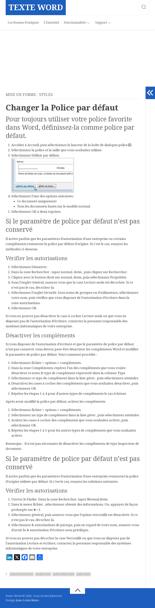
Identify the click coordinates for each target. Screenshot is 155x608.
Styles (46, 94)
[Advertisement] (77, 58)
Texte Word (36, 7)
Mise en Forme (21, 94)
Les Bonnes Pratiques (23, 22)
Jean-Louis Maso (27, 600)
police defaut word (64, 574)
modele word (43, 574)
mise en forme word (22, 574)
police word (83, 574)
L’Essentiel (51, 22)
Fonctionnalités (75, 22)
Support (101, 22)
